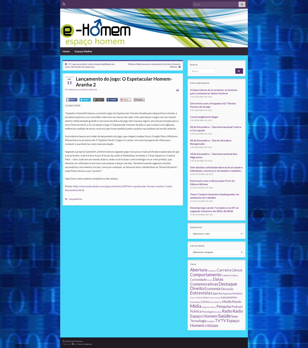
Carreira (224, 270)
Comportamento (205, 274)
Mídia (195, 306)
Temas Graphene (84, 344)
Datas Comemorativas (206, 281)
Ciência (236, 270)
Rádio (227, 311)
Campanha (212, 271)
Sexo (234, 316)
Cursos (209, 280)
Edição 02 (93, 89)
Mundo (236, 301)
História (199, 298)
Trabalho (210, 321)
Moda (226, 301)
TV (217, 320)
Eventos (237, 293)
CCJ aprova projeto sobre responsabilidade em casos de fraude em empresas (90, 65)
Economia (212, 288)
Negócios (206, 307)
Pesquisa (224, 306)
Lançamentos (75, 199)
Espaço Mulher (83, 51)
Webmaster (73, 89)
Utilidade (211, 325)
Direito (197, 288)
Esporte (216, 293)
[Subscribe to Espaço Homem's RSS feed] (64, 3)
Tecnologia (198, 321)
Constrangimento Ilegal (204, 116)
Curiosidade (198, 279)
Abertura (198, 269)
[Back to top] (301, 341)
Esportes (227, 293)
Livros (205, 301)
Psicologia (207, 311)
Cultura (234, 275)
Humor (206, 297)
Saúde (224, 316)
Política (195, 311)
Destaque (228, 283)
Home (66, 51)
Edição (85, 89)
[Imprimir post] (177, 90)
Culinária (226, 275)
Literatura (195, 302)
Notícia (213, 307)
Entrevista (200, 292)
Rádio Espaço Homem (216, 313)
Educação (227, 289)
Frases (193, 298)
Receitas (218, 312)
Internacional (215, 298)
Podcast (237, 306)
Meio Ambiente (215, 302)
